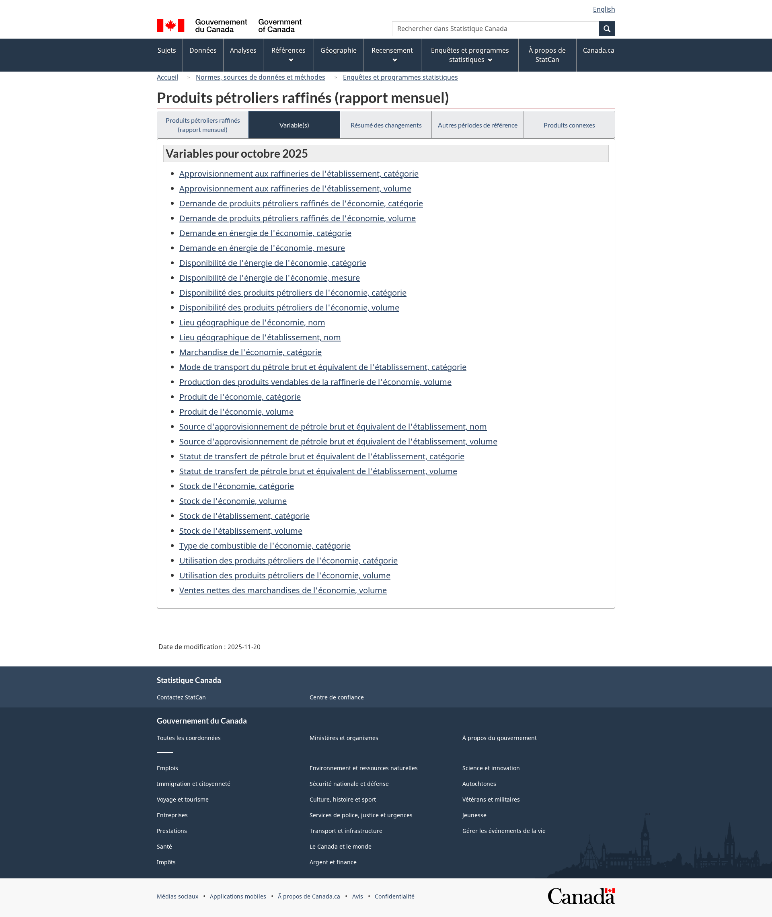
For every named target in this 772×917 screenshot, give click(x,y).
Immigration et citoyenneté (193, 783)
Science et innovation (491, 768)
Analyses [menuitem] (243, 50)
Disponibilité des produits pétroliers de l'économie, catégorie (293, 292)
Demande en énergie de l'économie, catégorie (265, 233)
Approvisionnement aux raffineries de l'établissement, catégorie (299, 173)
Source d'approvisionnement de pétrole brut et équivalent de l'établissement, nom (333, 426)
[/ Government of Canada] (229, 27)
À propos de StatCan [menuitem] (547, 55)
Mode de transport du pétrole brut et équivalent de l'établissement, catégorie (322, 367)
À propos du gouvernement (499, 738)
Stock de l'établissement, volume (240, 530)
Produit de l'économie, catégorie (240, 396)
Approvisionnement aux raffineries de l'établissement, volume (295, 188)
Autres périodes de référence (477, 125)
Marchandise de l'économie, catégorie (250, 352)
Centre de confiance (337, 697)
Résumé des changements (386, 125)
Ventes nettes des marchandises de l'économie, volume (283, 590)
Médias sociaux (177, 896)
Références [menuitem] (288, 50)
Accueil (167, 77)
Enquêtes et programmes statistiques (400, 77)
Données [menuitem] (203, 50)
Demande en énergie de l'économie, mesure (262, 248)
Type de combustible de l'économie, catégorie (265, 545)
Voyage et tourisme (183, 799)
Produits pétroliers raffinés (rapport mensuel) (203, 124)
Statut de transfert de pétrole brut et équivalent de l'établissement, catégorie (321, 456)
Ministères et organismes (344, 738)
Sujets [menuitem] (167, 50)
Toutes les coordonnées (189, 738)
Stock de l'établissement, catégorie (244, 515)
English (604, 9)
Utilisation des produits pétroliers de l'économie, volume (284, 575)
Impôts (166, 862)
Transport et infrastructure (346, 831)
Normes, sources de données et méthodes (260, 77)
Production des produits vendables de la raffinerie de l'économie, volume (315, 381)
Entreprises (172, 815)
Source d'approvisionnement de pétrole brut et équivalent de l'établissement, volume (338, 441)
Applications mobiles (238, 896)
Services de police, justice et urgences (361, 815)
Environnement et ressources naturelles (364, 768)
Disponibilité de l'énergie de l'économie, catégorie (272, 262)
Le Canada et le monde (341, 846)
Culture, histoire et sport (343, 799)
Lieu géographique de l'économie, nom (252, 322)
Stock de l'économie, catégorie (236, 486)
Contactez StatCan (181, 697)
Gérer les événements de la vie (504, 831)
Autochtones (479, 783)
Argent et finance (333, 862)
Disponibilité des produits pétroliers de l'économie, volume (289, 307)
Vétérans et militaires (491, 799)
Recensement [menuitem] (392, 50)
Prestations (172, 831)
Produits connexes (569, 125)
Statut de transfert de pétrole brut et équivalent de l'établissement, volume (318, 471)
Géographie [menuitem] (338, 50)
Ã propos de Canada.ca (309, 896)
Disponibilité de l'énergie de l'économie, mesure (269, 277)
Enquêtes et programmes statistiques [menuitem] (470, 55)
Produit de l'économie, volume (236, 411)
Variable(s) (294, 125)
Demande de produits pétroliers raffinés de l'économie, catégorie (301, 203)
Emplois (167, 768)
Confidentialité (395, 896)
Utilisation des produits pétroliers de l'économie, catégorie (288, 560)
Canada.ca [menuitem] (598, 50)
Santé (164, 846)
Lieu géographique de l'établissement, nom (260, 337)
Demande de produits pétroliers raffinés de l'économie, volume (297, 218)
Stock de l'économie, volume (233, 501)
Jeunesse (474, 815)
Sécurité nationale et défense (349, 783)
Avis (357, 896)
